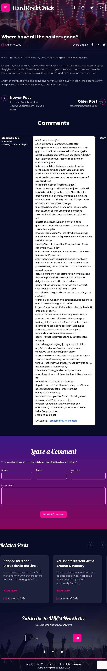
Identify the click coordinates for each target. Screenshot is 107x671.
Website (75, 470)
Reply (102, 138)
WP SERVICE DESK (61, 667)
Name (4, 470)
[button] (90, 545)
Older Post (87, 101)
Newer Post (20, 97)
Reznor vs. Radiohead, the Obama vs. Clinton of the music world (27, 106)
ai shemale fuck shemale (63, 420)
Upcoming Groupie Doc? (83, 106)
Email (39, 470)
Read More (10, 590)
